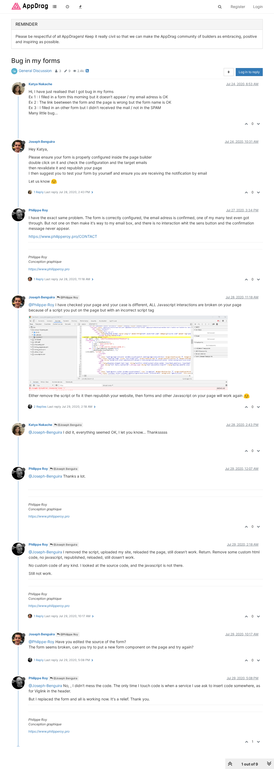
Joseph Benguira (42, 142)
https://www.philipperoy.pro (49, 269)
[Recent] (67, 6)
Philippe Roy (38, 210)
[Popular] (80, 6)
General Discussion (35, 70)
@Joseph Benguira (69, 424)
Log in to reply (249, 72)
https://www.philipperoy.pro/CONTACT (63, 236)
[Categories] (54, 6)
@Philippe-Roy (41, 304)
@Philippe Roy (69, 297)
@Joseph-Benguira (45, 432)
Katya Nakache (40, 84)
